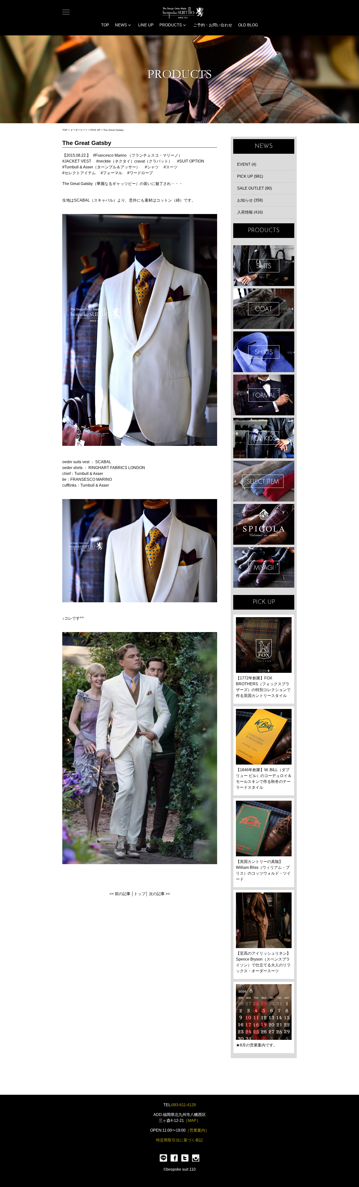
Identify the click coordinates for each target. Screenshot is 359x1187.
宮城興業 (263, 567)
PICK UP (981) (250, 176)
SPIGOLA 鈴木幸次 (263, 524)
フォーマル (112, 173)
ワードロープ (141, 173)
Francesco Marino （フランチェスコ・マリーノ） (138, 155)
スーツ (172, 167)
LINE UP (146, 25)
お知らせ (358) (250, 200)
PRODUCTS (171, 25)
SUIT (263, 265)
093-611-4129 (184, 1105)
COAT (263, 308)
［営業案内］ (197, 1130)
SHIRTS (263, 351)
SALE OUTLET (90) (254, 188)
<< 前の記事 (119, 894)
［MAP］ (192, 1120)
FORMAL (263, 395)
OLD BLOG (248, 25)
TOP (105, 25)
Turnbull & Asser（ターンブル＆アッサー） (102, 167)
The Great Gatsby (113, 130)
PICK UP (95, 130)
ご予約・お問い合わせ (212, 25)
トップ (140, 894)
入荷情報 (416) (250, 212)
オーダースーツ (78, 130)
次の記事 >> (159, 894)
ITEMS (263, 481)
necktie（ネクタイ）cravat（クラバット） (135, 161)
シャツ (153, 167)
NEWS (121, 25)
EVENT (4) (246, 164)
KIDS (263, 438)
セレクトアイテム (80, 173)
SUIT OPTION (191, 161)
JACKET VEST (77, 161)
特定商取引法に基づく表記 (179, 1140)
